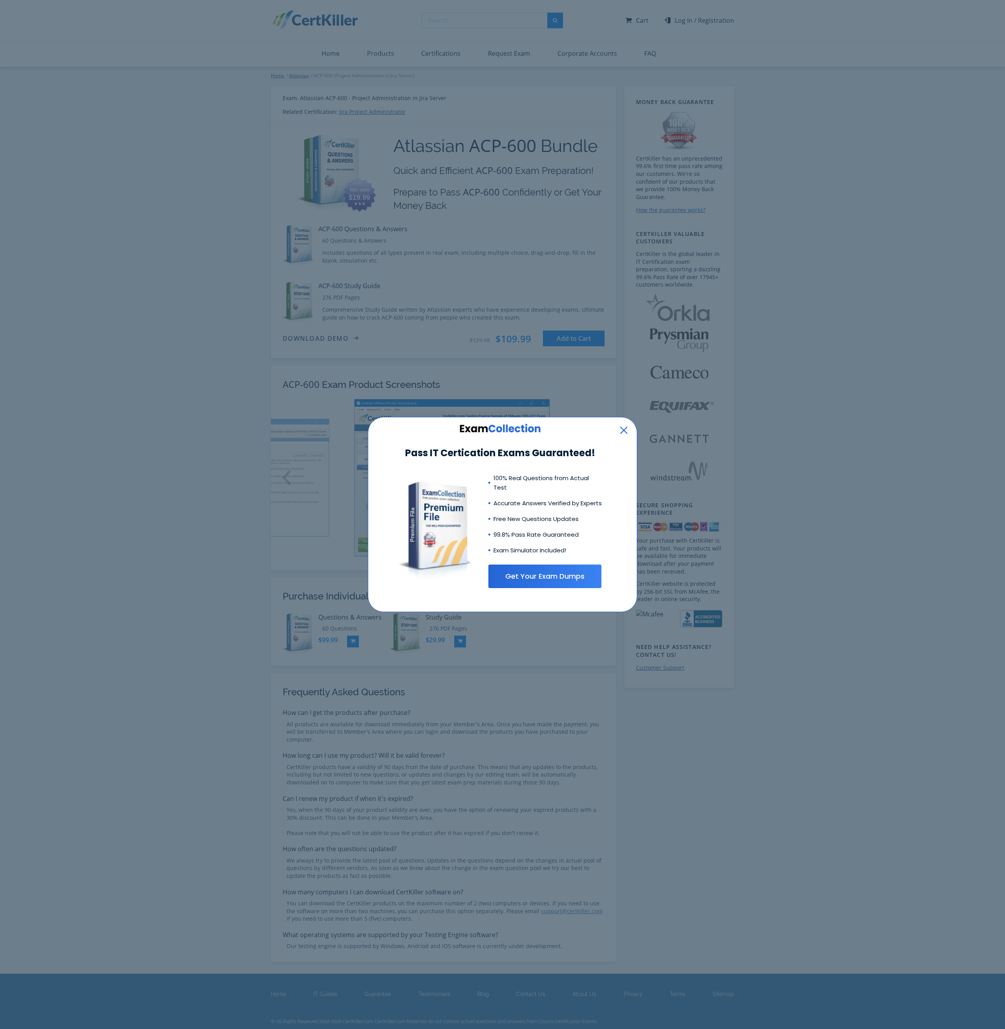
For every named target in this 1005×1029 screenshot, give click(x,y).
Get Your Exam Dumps (545, 576)
